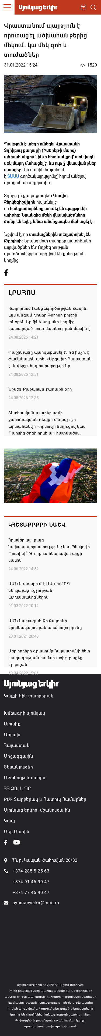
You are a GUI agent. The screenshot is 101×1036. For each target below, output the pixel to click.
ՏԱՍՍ (13, 176)
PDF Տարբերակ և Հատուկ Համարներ (45, 799)
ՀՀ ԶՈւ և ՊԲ (17, 788)
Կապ (9, 820)
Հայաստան (16, 745)
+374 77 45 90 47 (31, 892)
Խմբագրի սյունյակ (24, 713)
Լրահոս (22, 293)
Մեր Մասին (16, 831)
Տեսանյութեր (18, 767)
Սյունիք (12, 723)
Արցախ (12, 734)
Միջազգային (18, 756)
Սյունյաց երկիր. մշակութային (37, 810)
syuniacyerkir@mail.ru (36, 902)
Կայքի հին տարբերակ (28, 695)
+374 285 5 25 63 (31, 871)
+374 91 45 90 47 (31, 881)
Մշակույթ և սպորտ (25, 777)
